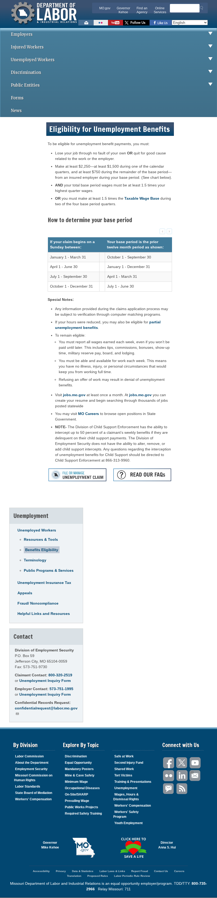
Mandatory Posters (79, 769)
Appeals (24, 593)
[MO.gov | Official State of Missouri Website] (84, 847)
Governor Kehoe (123, 10)
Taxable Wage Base (141, 198)
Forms (17, 97)
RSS (182, 788)
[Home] (44, 25)
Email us (86, 22)
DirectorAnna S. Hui (167, 845)
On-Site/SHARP (76, 794)
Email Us (195, 775)
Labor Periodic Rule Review (132, 875)
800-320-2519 (60, 675)
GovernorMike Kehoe (50, 845)
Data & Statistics (82, 871)
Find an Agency (142, 10)
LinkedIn (182, 775)
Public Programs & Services (49, 570)
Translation (74, 875)
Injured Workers (27, 47)
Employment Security (31, 769)
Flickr (169, 775)
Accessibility (41, 871)
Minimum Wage (76, 782)
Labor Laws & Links (112, 871)
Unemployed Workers (33, 59)
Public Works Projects (81, 807)
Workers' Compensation (33, 799)
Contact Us (161, 871)
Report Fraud (139, 871)
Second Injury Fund (128, 763)
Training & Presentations (132, 782)
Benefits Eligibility (41, 550)
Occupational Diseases (82, 788)
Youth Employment (128, 823)
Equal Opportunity (78, 763)
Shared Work (124, 769)
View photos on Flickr (101, 22)
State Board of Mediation (33, 793)
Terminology (35, 560)
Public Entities (25, 85)
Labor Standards (27, 786)
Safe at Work (124, 756)
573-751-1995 (61, 689)
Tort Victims (123, 775)
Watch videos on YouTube (115, 22)
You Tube (195, 763)
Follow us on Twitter (136, 22)
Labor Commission (29, 756)
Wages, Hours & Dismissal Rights (126, 797)
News (16, 110)
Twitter (182, 763)
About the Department (31, 763)
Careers (179, 871)
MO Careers (88, 414)
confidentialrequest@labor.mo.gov (46, 708)
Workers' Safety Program (126, 814)
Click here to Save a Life (133, 847)
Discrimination (26, 72)
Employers (22, 34)
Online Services (160, 10)
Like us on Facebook (161, 22)
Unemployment (125, 788)
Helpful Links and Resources (43, 613)
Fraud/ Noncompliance (37, 603)
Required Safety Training (83, 813)
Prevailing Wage (77, 801)
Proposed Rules (97, 875)
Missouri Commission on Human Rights (33, 778)
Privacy (61, 871)
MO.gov (104, 8)
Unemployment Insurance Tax (44, 582)
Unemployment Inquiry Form (45, 680)
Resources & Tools (41, 539)
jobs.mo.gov (74, 395)
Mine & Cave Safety (79, 775)
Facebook (169, 763)
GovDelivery (169, 788)
